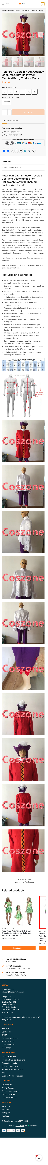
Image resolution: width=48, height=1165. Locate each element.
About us (5, 1029)
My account (7, 1085)
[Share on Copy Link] (33, 151)
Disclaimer (6, 1048)
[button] (9, 111)
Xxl (35, 92)
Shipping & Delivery (10, 1066)
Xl (22, 92)
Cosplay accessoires (10, 1091)
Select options (18, 948)
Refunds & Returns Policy (12, 1069)
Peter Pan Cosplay (37, 10)
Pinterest (5, 1109)
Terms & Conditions (10, 1038)
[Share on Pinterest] (16, 151)
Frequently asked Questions (13, 1060)
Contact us (6, 1032)
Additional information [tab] (11, 167)
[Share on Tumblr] (29, 151)
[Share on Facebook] (8, 151)
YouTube (5, 1116)
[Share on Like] (4, 151)
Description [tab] (7, 161)
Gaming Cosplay (8, 1094)
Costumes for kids (9, 1097)
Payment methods (9, 1063)
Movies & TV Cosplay (22, 10)
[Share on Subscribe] (25, 151)
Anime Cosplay (8, 1088)
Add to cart (28, 112)
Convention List (8, 1044)
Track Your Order (9, 1057)
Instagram (6, 1113)
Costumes (10, 10)
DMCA (4, 1035)
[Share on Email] (21, 151)
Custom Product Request (12, 1076)
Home (4, 10)
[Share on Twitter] (12, 151)
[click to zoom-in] (23, 34)
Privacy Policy (8, 1041)
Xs (29, 92)
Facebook (6, 1106)
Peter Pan (6, 102)
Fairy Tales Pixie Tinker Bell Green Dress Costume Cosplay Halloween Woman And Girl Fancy (16, 933)
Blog (3, 1072)
